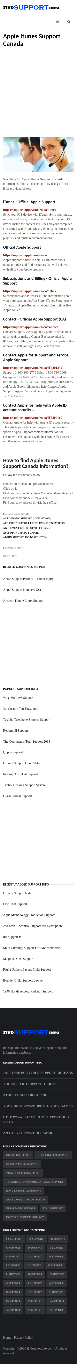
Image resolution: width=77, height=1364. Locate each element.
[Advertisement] (38, 92)
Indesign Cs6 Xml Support (20, 774)
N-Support (57, 1274)
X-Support (13, 1310)
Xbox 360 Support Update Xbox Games (38, 1106)
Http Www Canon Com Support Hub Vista (36, 1119)
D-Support (35, 1247)
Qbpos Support (13, 752)
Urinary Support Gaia (17, 893)
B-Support (58, 1238)
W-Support (56, 1301)
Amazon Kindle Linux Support (23, 600)
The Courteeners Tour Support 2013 (26, 741)
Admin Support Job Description (25, 537)
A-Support (36, 1238)
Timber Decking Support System (24, 785)
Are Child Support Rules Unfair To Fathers (34, 523)
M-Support (35, 1274)
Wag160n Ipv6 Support (18, 697)
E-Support (57, 1247)
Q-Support (56, 1283)
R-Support (13, 1292)
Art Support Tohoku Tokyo (25, 1199)
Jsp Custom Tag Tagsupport (21, 708)
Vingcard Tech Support (23, 1173)
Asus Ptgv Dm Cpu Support (21, 532)
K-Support (55, 1265)
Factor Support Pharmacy (25, 1217)
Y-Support (35, 1310)
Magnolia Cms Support (18, 958)
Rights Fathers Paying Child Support (27, 969)
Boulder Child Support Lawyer (23, 980)
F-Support (13, 1256)
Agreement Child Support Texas (26, 528)
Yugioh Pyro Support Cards (29, 1084)
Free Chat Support (15, 904)
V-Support (35, 1301)
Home (7, 1337)
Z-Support (56, 1310)
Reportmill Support (15, 730)
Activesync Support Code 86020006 (26, 518)
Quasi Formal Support (17, 796)
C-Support (13, 1247)
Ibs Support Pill (13, 937)
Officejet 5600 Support (53, 1155)
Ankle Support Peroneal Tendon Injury (28, 579)
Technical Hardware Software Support (34, 1181)
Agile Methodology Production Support (29, 915)
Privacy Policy (23, 1337)
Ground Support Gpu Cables (21, 763)
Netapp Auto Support (20, 1208)
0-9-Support (14, 1238)
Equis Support (53, 1208)
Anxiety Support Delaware (29, 1133)
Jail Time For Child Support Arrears (38, 1072)
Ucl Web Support (18, 1155)
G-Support (35, 1256)
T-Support (56, 1292)
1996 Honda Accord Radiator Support (28, 991)
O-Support (13, 1283)
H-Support (56, 1256)
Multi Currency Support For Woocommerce (31, 948)
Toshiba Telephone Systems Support (26, 719)
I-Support (13, 1265)
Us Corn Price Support (22, 1163)
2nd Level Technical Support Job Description (32, 926)
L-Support (13, 1274)
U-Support (13, 1301)
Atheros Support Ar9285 (25, 1095)
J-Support (34, 1265)
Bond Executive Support (23, 1190)
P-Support (35, 1283)
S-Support (35, 1292)
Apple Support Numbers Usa (22, 589)
